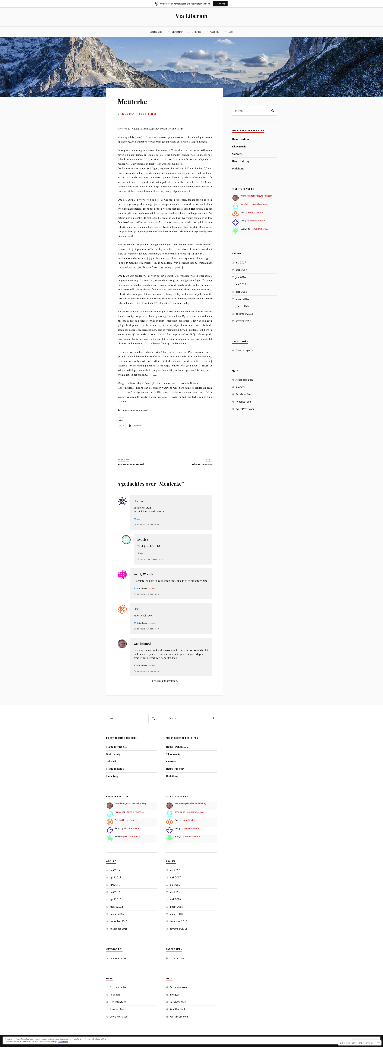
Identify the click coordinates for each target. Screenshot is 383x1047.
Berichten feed (243, 394)
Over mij (214, 31)
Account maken (244, 379)
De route (196, 31)
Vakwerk (237, 153)
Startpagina (156, 31)
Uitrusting (177, 31)
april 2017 (241, 269)
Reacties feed (243, 401)
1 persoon (151, 588)
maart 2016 (242, 299)
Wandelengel (247, 195)
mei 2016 (240, 284)
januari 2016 (242, 306)
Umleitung (238, 168)
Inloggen (240, 386)
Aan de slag (220, 4)
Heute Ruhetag (241, 161)
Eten (230, 31)
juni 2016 (240, 277)
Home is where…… (243, 139)
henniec (151, 114)
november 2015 (244, 320)
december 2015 (244, 313)
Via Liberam (191, 15)
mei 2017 (240, 262)
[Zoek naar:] (254, 111)
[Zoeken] (272, 111)
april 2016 (241, 291)
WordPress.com (244, 408)
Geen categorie (244, 350)
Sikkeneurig (239, 146)
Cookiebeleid (63, 1041)
